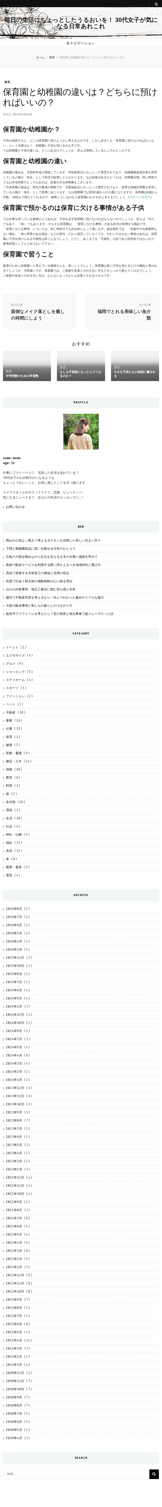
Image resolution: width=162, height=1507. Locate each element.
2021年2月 (14, 1356)
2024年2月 (14, 1072)
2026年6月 (14, 925)
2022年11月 (15, 1186)
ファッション (15, 696)
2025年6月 (14, 990)
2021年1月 (14, 1365)
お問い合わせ (15, 507)
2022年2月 (14, 1259)
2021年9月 (14, 1300)
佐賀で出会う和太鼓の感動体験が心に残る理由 (39, 581)
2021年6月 (14, 1324)
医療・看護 (14, 753)
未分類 (10, 802)
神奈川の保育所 (140, 197)
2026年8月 (14, 909)
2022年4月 (14, 1243)
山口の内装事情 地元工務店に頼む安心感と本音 (40, 589)
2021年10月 (15, 1291)
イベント (12, 647)
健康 (9, 745)
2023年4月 (14, 1153)
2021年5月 (14, 1332)
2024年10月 (15, 1023)
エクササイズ (15, 655)
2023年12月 (15, 1088)
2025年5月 (14, 998)
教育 (7, 82)
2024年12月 (15, 1015)
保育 (9, 737)
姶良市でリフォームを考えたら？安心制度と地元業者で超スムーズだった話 (59, 614)
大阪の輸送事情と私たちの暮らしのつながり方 (39, 605)
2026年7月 (14, 917)
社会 (9, 826)
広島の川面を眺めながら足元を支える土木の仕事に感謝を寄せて (52, 557)
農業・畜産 (14, 867)
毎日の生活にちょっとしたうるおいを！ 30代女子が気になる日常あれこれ (81, 22)
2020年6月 (14, 1422)
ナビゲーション (82, 43)
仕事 (9, 729)
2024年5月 (14, 1047)
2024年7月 (14, 1039)
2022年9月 (14, 1202)
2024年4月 (14, 1055)
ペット (10, 704)
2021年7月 (14, 1316)
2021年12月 (15, 1275)
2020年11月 (15, 1381)
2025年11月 (15, 958)
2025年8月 (14, 974)
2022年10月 (15, 1194)
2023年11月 (15, 1096)
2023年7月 (14, 1129)
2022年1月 (14, 1267)
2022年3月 (14, 1251)
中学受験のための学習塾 (22, 376)
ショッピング (15, 672)
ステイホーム (15, 680)
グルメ (10, 663)
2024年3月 (14, 1063)
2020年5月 (14, 1430)
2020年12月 (15, 1373)
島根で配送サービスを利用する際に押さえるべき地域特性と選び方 (53, 565)
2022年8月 (14, 1210)
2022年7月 (14, 1218)
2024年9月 (14, 1031)
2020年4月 (14, 1438)
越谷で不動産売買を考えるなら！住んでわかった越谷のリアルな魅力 (55, 597)
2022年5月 (14, 1234)
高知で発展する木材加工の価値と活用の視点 (37, 573)
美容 (9, 851)
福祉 (9, 843)
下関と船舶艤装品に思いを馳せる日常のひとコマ (40, 548)
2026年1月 (14, 949)
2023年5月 (14, 1145)
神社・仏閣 (14, 834)
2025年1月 (14, 1006)
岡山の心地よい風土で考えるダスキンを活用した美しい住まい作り (53, 540)
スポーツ (12, 688)
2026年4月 (14, 941)
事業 (9, 720)
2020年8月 (14, 1405)
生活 (9, 818)
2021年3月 (14, 1348)
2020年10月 (15, 1389)
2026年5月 (14, 933)
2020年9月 (14, 1397)
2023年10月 (15, 1104)
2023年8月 (14, 1120)
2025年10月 (15, 966)
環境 (9, 810)
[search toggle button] (156, 4)
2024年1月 (14, 1080)
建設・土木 (14, 761)
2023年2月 (14, 1169)
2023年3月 (14, 1161)
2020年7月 (14, 1413)
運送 (9, 875)
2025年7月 (14, 982)
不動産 (10, 712)
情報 (9, 769)
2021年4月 (14, 1340)
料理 (9, 786)
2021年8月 (14, 1308)
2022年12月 (15, 1177)
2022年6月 (14, 1226)
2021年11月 (15, 1283)
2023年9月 (14, 1112)
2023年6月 (14, 1137)
